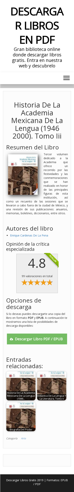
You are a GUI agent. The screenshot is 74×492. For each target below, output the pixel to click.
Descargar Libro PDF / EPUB (39, 339)
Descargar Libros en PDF (36, 25)
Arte (23, 438)
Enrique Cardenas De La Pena (29, 235)
